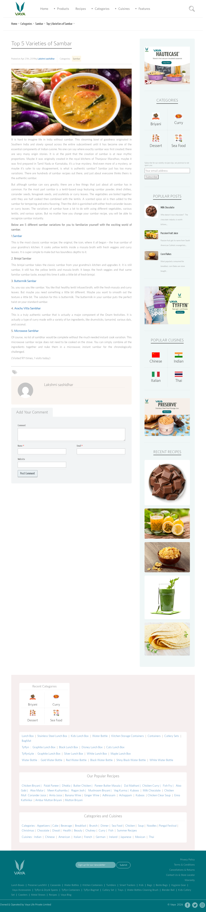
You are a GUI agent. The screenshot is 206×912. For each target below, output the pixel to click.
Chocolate (43, 830)
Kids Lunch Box (80, 736)
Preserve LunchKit (37, 885)
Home (44, 9)
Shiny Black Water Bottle (131, 760)
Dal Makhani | (132, 785)
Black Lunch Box (68, 747)
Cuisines (124, 9)
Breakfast (80, 825)
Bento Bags (162, 885)
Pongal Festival (168, 825)
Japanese (125, 837)
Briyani (155, 124)
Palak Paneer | (52, 785)
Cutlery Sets (171, 736)
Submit (123, 865)
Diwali (56, 830)
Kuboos (134, 790)
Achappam (125, 795)
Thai (178, 380)
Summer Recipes (127, 830)
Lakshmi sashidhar (46, 58)
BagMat (26, 740)
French (88, 837)
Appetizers (43, 825)
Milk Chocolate (152, 790)
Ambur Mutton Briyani (48, 800)
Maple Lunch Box (121, 753)
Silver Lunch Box (73, 753)
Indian (178, 361)
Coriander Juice (37, 795)
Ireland (113, 837)
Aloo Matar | (38, 790)
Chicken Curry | (151, 785)
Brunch (93, 825)
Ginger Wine (91, 795)
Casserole (55, 885)
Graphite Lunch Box (44, 747)
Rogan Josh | (79, 790)
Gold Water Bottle (51, 760)
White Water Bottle (161, 760)
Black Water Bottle (101, 760)
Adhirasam (109, 795)
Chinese (156, 361)
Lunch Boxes (17, 885)
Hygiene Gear (178, 885)
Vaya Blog (66, 894)
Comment (22, 425)
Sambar (76, 58)
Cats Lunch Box (115, 747)
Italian (156, 380)
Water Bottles (71, 885)
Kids (141, 885)
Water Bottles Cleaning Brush (142, 889)
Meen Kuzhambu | (58, 790)
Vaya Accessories (21, 889)
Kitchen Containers (93, 885)
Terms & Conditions (184, 864)
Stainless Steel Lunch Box (52, 736)
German (100, 837)
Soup (141, 825)
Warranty (190, 880)
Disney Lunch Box (92, 747)
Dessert (156, 145)
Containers (154, 736)
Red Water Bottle (76, 760)
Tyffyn (25, 747)
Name (21, 446)
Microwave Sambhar (26, 330)
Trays (120, 889)
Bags (149, 885)
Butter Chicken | (83, 785)
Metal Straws (38, 894)
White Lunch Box (97, 753)
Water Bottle (100, 736)
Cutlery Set (108, 889)
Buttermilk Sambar (25, 281)
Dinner (105, 825)
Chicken (130, 825)
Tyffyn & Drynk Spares (46, 889)
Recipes (80, 9)
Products (63, 9)
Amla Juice (55, 795)
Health (67, 830)
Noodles (152, 825)
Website (21, 459)
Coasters (23, 894)
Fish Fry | (168, 785)
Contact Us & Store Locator (180, 874)
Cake (55, 825)
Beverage (66, 825)
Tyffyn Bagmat (91, 889)
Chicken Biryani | (32, 785)
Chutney (90, 830)
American (64, 837)
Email (80, 446)
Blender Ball (168, 889)
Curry (178, 122)
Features (144, 9)
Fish (110, 830)
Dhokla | (67, 785)
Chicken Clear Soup (159, 795)
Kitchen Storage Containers (127, 736)
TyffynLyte (28, 753)
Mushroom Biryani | (100, 790)
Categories (102, 9)
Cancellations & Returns (182, 869)
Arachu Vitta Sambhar (27, 308)
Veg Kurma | (121, 790)
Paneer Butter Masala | (108, 785)
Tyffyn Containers (70, 889)
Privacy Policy (187, 859)
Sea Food (178, 145)
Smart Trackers (127, 885)
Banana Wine (73, 795)
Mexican (140, 837)
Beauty (78, 830)
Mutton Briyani (74, 800)
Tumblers (111, 885)
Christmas (28, 830)
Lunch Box (28, 736)
